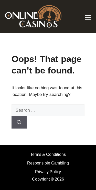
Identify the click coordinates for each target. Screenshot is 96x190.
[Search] (19, 122)
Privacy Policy (48, 172)
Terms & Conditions (48, 154)
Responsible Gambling (48, 163)
